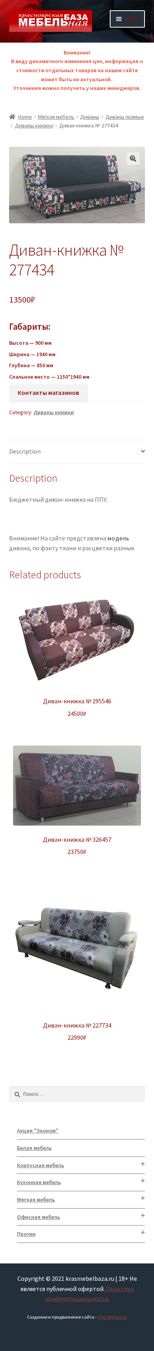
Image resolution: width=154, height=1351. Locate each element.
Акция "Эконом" (37, 1130)
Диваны (89, 116)
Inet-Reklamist (112, 1317)
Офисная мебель (38, 1216)
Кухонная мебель (39, 1182)
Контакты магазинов (48, 392)
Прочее (26, 1233)
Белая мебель (34, 1147)
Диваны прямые (124, 116)
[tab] (77, 451)
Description (25, 451)
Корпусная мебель (40, 1165)
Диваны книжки (34, 125)
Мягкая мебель (56, 116)
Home (25, 116)
